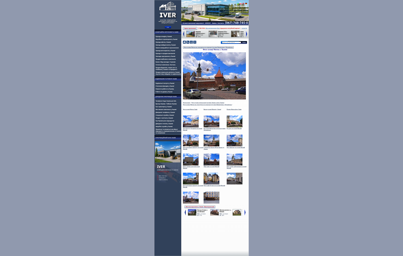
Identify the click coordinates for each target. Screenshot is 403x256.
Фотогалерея (240, 6)
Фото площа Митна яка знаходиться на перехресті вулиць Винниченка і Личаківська (208, 47)
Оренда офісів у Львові (163, 42)
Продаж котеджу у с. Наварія (225, 210)
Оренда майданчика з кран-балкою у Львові (200, 32)
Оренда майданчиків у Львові (166, 45)
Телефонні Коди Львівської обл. (166, 101)
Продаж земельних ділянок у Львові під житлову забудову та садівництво (168, 73)
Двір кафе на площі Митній (211, 166)
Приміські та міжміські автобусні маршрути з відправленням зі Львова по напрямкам (168, 131)
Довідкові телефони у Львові (165, 112)
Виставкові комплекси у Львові (166, 109)
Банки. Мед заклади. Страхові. (166, 62)
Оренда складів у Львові (164, 36)
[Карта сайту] (194, 42)
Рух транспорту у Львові (164, 107)
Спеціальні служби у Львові (165, 115)
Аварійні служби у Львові (164, 126)
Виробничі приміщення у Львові (166, 39)
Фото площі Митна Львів (190, 109)
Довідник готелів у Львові (164, 124)
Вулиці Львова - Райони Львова (166, 104)
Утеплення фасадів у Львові (165, 86)
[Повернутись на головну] (184, 42)
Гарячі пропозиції (190, 28)
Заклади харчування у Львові (165, 56)
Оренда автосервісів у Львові (165, 51)
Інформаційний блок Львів (165, 138)
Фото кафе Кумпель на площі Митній (214, 185)
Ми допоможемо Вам (200, 28)
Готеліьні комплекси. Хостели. (166, 65)
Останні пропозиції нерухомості (193, 23)
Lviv (168, 27)
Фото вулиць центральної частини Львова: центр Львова (207, 102)
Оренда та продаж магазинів (165, 53)
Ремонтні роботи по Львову (165, 89)
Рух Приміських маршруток (165, 121)
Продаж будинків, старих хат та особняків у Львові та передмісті (166, 68)
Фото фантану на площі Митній (236, 147)
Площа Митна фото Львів (234, 109)
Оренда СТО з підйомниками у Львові (223, 32)
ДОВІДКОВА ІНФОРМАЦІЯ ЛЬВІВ (166, 96)
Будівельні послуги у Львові (165, 83)
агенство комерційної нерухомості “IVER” (243, 28)
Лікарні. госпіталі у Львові (164, 118)
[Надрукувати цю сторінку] (191, 42)
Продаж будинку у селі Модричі (202, 210)
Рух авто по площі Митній (234, 128)
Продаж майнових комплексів (166, 59)
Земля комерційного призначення (167, 48)
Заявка (214, 23)
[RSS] (187, 42)
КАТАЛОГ (208, 23)
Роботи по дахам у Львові (164, 92)
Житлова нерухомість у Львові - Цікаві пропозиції (200, 207)
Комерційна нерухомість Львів (166, 32)
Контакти (221, 23)
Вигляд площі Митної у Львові (212, 109)
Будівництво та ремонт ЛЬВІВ (166, 79)
